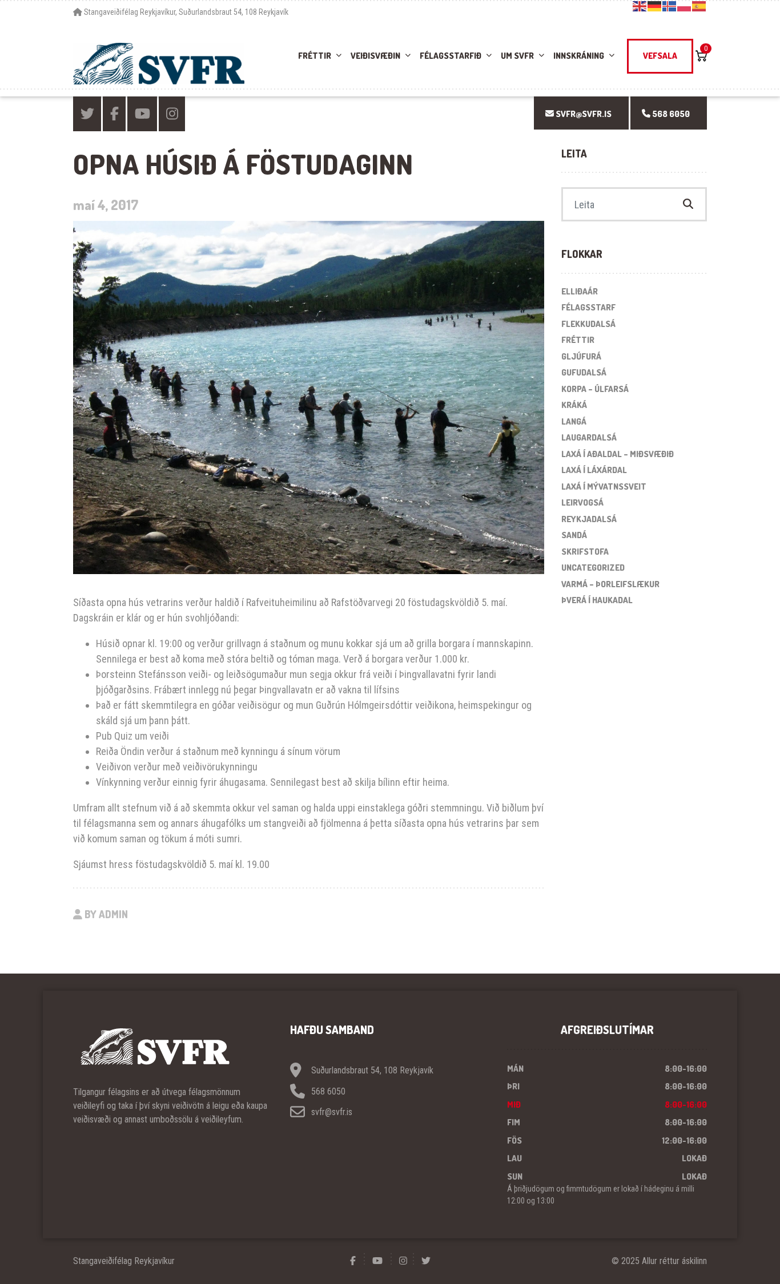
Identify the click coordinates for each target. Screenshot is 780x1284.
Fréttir (314, 55)
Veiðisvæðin (375, 55)
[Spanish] (699, 5)
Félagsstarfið (450, 55)
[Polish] (684, 5)
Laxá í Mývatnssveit (603, 486)
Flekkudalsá (588, 323)
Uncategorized (593, 567)
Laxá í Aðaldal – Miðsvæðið (617, 454)
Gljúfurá (581, 356)
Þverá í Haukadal (597, 600)
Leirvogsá (582, 502)
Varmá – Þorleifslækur (610, 584)
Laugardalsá (589, 437)
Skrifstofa (585, 551)
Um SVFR (517, 55)
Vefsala (660, 55)
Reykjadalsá (589, 519)
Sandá (574, 535)
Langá (573, 421)
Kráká (574, 404)
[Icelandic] (669, 5)
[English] (640, 5)
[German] (655, 5)
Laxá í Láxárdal (594, 470)
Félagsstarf (588, 307)
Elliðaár (579, 291)
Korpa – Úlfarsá (595, 388)
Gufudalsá (583, 372)
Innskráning (578, 55)
